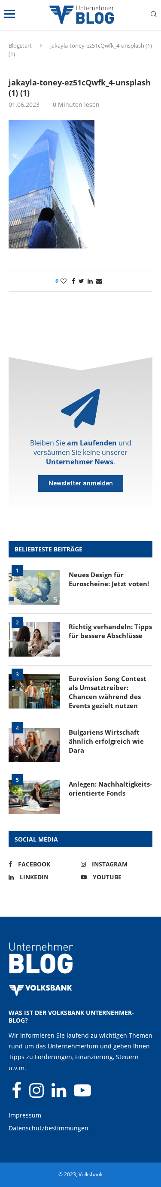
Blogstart (20, 45)
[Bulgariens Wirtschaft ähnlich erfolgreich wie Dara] (34, 745)
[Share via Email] (99, 281)
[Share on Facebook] (73, 281)
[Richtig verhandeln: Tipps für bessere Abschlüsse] (34, 639)
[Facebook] (17, 1094)
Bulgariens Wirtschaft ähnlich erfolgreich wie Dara (106, 741)
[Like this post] (64, 281)
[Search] (154, 15)
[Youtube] (82, 1094)
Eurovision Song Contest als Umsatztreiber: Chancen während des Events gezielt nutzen (107, 692)
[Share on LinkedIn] (90, 281)
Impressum (25, 1115)
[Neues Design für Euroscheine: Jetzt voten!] (34, 587)
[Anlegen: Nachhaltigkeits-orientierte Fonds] (34, 797)
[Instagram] (37, 1094)
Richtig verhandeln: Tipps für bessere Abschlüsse (110, 631)
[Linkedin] (60, 1094)
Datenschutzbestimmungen (48, 1128)
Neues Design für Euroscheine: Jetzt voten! (109, 579)
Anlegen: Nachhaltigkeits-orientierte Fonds (110, 788)
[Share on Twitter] (81, 281)
